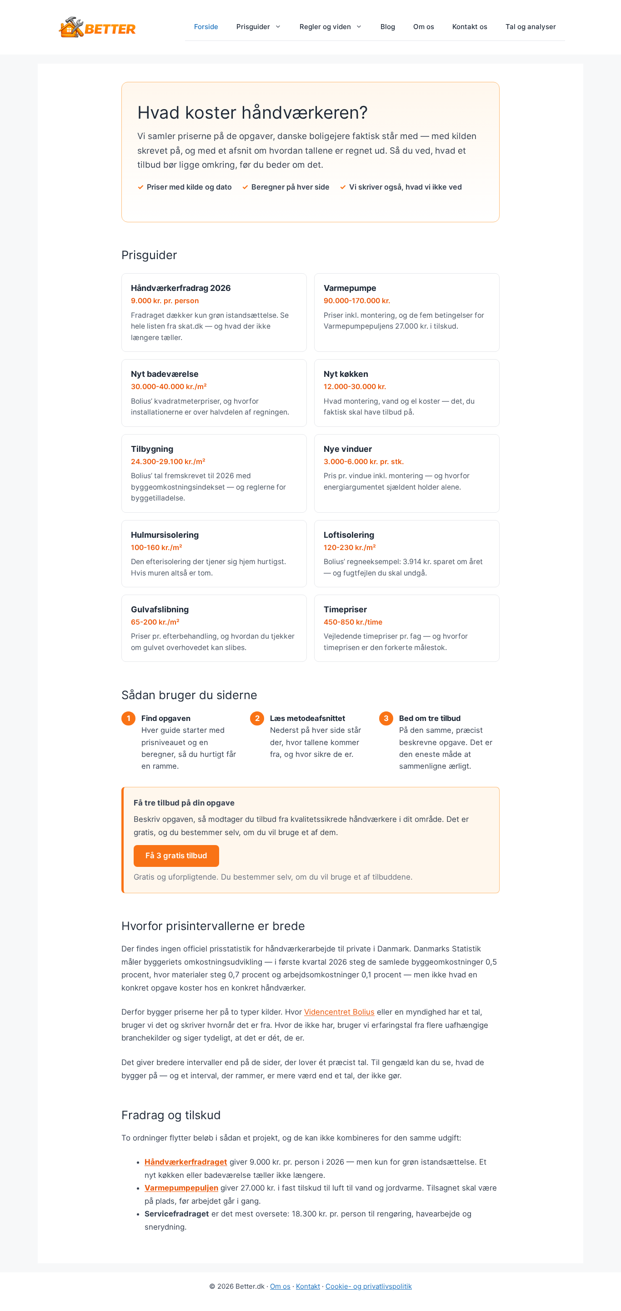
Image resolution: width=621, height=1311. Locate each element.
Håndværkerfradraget (186, 1161)
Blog (388, 26)
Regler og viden (325, 26)
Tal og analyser (531, 26)
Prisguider (253, 26)
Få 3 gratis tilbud (176, 855)
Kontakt (308, 1286)
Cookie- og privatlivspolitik (369, 1286)
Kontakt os (469, 26)
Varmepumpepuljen (181, 1187)
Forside (206, 26)
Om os (423, 26)
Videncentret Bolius (339, 1011)
